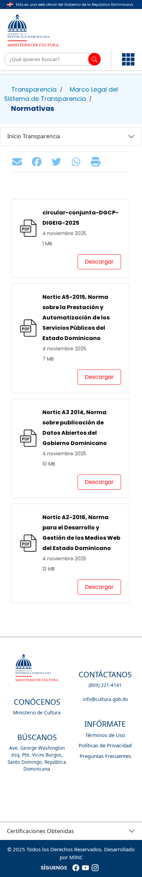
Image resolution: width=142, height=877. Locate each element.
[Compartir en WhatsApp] (77, 162)
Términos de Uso (105, 735)
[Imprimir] (97, 162)
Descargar (99, 262)
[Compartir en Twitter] (58, 162)
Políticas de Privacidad (105, 745)
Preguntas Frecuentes (105, 755)
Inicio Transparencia (33, 136)
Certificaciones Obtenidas (40, 831)
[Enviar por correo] (19, 162)
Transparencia (34, 89)
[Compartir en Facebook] (38, 162)
